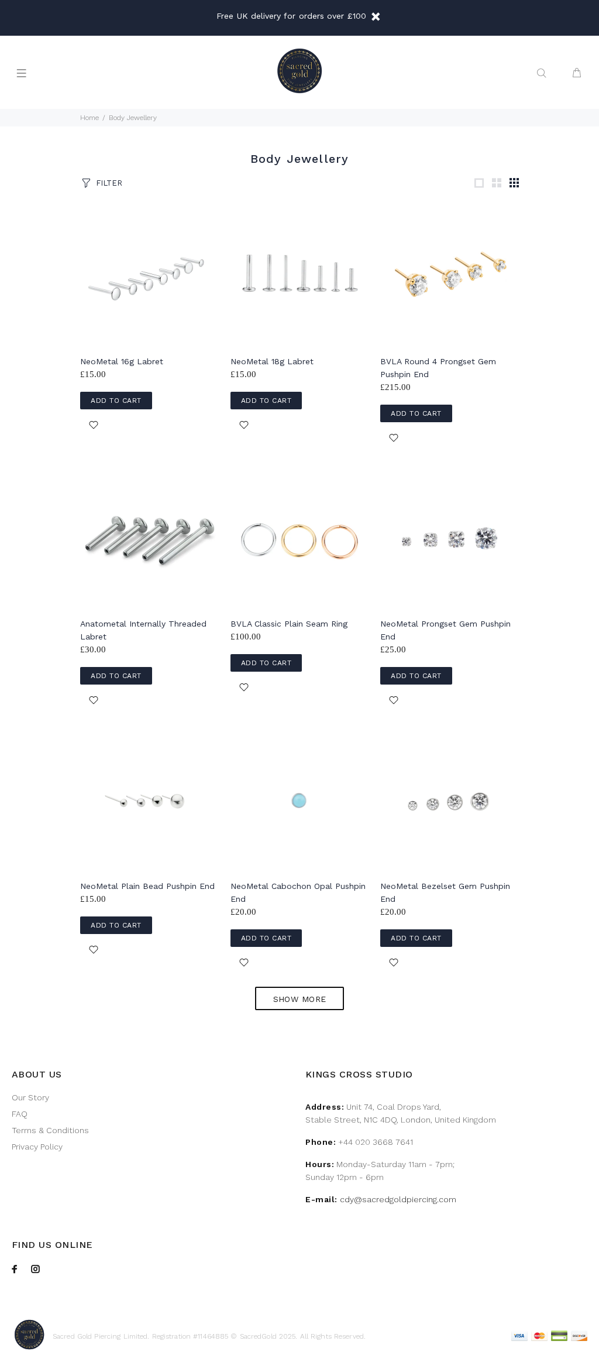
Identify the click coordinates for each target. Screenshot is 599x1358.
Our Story (30, 1097)
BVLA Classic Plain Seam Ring (288, 623)
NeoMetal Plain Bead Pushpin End (147, 886)
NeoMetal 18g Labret (272, 361)
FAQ (19, 1113)
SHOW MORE (299, 999)
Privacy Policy (37, 1146)
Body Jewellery (133, 118)
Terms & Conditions (50, 1130)
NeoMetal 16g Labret (121, 361)
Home (89, 118)
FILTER (109, 183)
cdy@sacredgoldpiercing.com (398, 1199)
